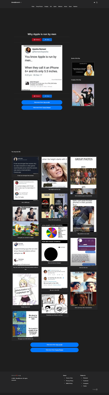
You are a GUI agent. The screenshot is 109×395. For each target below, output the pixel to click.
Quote (55, 6)
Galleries (60, 6)
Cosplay (46, 6)
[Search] (97, 2)
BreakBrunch (19, 378)
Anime (65, 6)
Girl (51, 6)
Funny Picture (39, 6)
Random (75, 6)
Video (33, 6)
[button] (94, 2)
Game (70, 6)
